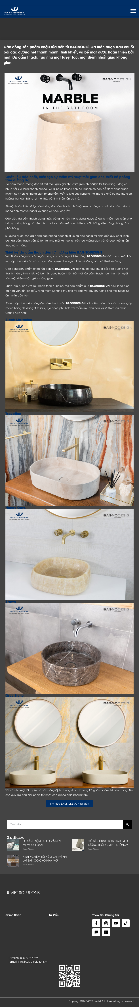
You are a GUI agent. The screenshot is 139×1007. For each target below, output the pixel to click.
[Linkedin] (106, 932)
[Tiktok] (126, 923)
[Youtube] (116, 923)
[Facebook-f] (96, 923)
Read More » (29, 849)
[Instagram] (106, 923)
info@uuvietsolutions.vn (33, 961)
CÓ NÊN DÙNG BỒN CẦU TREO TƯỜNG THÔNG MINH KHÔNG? (108, 842)
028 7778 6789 (29, 957)
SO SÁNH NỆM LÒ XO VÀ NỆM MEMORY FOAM (42, 842)
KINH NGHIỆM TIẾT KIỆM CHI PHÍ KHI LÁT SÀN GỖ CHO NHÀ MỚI (45, 858)
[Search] (127, 824)
